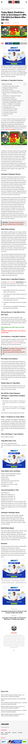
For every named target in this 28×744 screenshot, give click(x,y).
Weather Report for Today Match (10, 99)
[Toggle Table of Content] (24, 84)
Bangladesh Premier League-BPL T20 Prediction (14, 578)
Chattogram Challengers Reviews (10, 87)
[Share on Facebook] (8, 43)
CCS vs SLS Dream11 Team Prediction (11, 105)
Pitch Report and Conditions (9, 97)
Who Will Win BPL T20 (21, 582)
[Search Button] (26, 2)
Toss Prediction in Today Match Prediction (12, 95)
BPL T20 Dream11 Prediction (18, 580)
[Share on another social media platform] (23, 43)
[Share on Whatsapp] (16, 43)
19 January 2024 (15, 22)
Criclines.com (6, 727)
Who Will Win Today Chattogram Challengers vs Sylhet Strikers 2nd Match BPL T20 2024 (13, 101)
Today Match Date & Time (9, 107)
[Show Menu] (1, 2)
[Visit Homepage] (14, 2)
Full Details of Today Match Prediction (11, 86)
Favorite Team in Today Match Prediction (11, 91)
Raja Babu (7, 22)
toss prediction (15, 343)
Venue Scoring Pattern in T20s (10, 110)
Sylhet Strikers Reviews (8, 89)
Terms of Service (4, 734)
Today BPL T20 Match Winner (8, 582)
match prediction (11, 282)
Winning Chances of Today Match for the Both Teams (13, 93)
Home (2, 8)
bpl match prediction (6, 580)
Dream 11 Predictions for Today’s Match (12, 104)
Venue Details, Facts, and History (10, 108)
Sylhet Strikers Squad (8, 113)
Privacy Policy (8, 732)
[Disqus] (14, 673)
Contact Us (14, 732)
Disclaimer (5, 115)
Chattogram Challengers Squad (10, 112)
